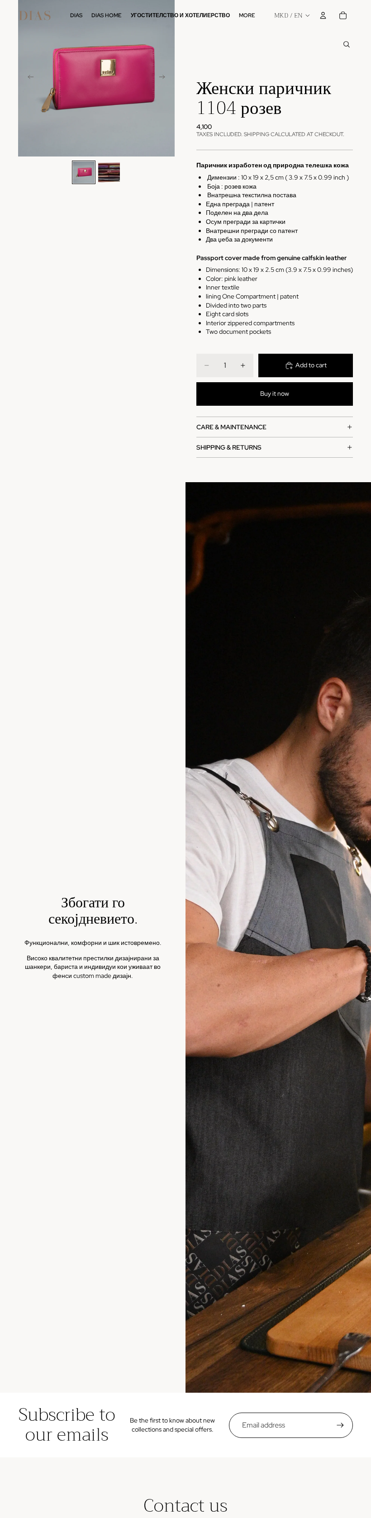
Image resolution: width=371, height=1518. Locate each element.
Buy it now (274, 393)
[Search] (347, 44)
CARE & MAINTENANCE (231, 427)
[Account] (323, 15)
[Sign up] (340, 1425)
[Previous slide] (28, 78)
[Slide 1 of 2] (84, 172)
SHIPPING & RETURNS (229, 447)
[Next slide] (165, 78)
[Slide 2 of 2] (109, 172)
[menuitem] (247, 15)
